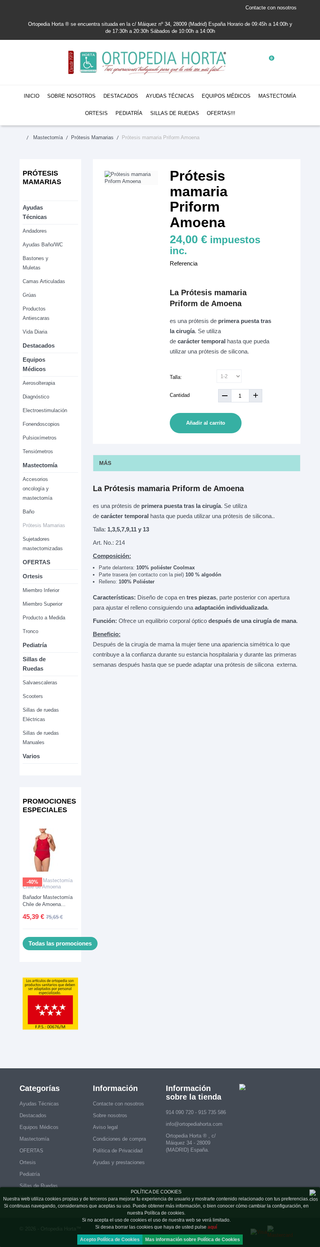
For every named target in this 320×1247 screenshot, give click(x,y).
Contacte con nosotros (271, 8)
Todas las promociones (60, 943)
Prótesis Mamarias (44, 525)
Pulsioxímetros (40, 438)
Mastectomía (277, 96)
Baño (28, 512)
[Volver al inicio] (26, 137)
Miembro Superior (42, 604)
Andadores (35, 231)
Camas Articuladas (44, 281)
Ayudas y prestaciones (119, 1162)
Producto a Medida (44, 618)
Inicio (31, 96)
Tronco (30, 631)
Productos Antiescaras (36, 313)
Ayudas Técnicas (170, 96)
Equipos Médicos (226, 96)
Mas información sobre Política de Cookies (192, 1239)
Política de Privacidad (117, 1151)
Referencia (183, 263)
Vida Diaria (35, 332)
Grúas (29, 295)
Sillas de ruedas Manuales (41, 737)
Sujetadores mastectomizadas (43, 543)
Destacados (120, 96)
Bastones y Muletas (35, 263)
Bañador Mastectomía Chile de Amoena (48, 883)
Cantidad (180, 395)
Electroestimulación (45, 410)
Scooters (33, 696)
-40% (32, 882)
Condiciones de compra (119, 1139)
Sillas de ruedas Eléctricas (41, 714)
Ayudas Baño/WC (43, 245)
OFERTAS (36, 562)
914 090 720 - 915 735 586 (196, 1112)
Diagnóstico (36, 397)
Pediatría (129, 113)
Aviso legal (105, 1127)
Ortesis (96, 113)
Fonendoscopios (41, 424)
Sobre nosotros (71, 96)
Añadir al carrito (205, 423)
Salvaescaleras (40, 682)
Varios (31, 756)
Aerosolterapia (39, 383)
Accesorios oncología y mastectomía (37, 488)
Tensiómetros (38, 451)
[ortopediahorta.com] (147, 62)
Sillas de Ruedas (174, 113)
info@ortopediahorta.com (194, 1124)
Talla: (176, 377)
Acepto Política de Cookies (110, 1239)
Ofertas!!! (221, 113)
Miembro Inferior (41, 590)
